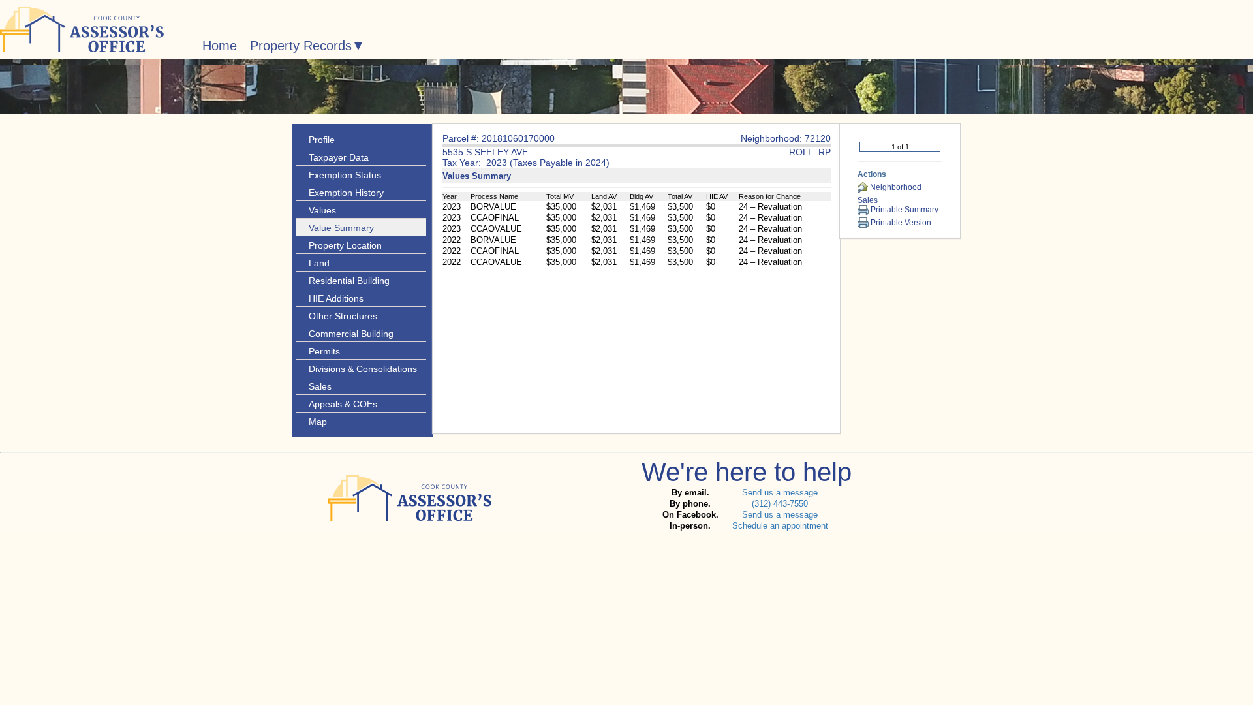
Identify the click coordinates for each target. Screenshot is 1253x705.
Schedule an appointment (780, 526)
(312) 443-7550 (780, 504)
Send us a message (780, 492)
